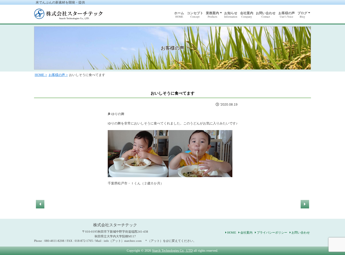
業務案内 (212, 14)
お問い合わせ (266, 14)
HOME (231, 232)
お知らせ (230, 14)
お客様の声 (286, 14)
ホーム (179, 14)
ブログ (302, 14)
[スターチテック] (68, 17)
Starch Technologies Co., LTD (172, 250)
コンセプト (195, 14)
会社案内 (246, 14)
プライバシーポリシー (272, 232)
